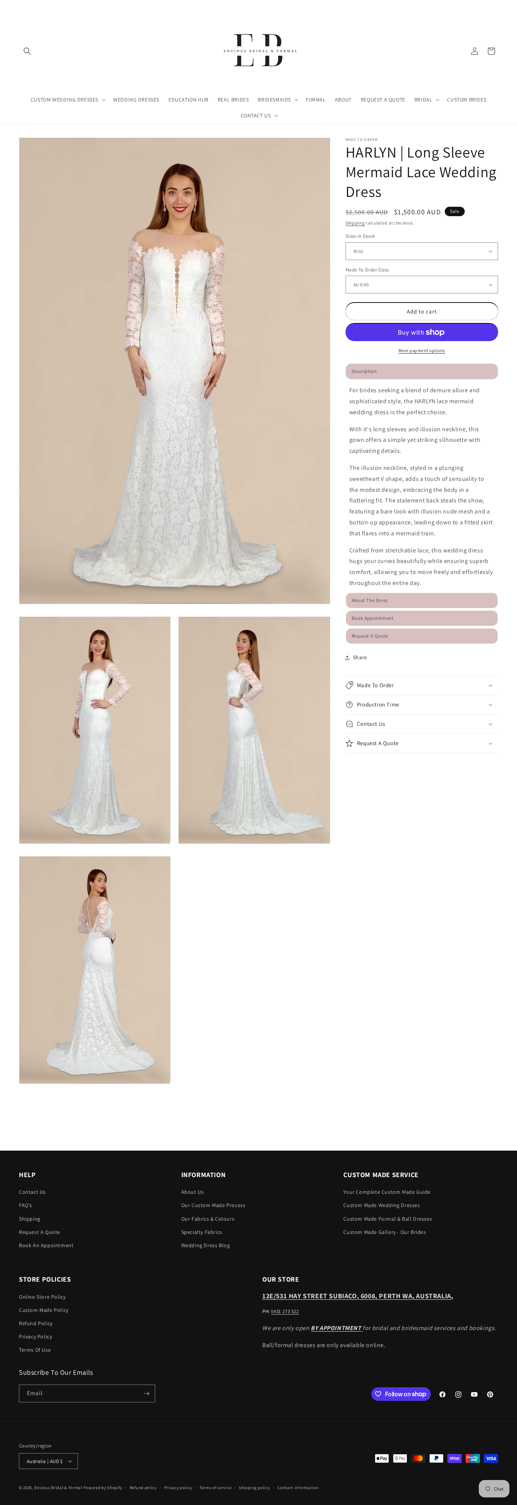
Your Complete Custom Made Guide (387, 1191)
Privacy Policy (35, 1336)
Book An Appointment (46, 1245)
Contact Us (32, 1191)
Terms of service (215, 1487)
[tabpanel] (422, 487)
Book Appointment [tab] (373, 618)
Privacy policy (178, 1487)
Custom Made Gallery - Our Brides (384, 1231)
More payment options (422, 350)
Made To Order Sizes (367, 270)
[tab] (422, 600)
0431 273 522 (285, 1311)
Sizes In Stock (360, 236)
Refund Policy (36, 1323)
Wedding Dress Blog (205, 1245)
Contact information (297, 1487)
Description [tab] (364, 371)
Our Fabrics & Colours (208, 1218)
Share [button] (360, 657)
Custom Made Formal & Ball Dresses (387, 1218)
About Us (192, 1191)
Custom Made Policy (44, 1309)
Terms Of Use (35, 1349)
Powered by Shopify (102, 1487)
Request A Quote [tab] (370, 636)
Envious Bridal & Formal (58, 1487)
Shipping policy (254, 1487)
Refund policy (143, 1487)
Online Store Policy (42, 1296)
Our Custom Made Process (213, 1205)
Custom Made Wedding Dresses (381, 1205)
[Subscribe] (146, 1393)
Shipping (355, 223)
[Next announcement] (495, 7)
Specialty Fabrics (201, 1231)
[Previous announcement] (21, 7)
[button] (27, 51)
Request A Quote (39, 1231)
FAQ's (25, 1205)
